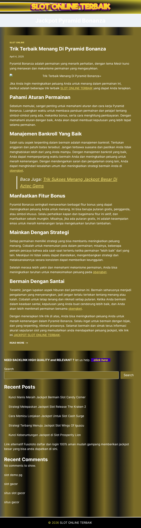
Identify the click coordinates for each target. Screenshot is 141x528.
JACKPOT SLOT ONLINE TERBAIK (37, 335)
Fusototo (30, 444)
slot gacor (11, 484)
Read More (19, 342)
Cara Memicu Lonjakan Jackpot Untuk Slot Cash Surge (46, 416)
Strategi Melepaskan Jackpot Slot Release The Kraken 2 (47, 406)
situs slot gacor (14, 493)
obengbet (16, 170)
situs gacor (11, 502)
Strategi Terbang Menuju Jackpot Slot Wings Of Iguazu (46, 425)
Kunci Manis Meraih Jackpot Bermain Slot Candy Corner (47, 397)
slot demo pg (13, 475)
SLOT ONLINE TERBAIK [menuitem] (76, 88)
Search (9, 369)
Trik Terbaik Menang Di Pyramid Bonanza (58, 49)
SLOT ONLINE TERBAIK (76, 522)
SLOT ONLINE (17, 42)
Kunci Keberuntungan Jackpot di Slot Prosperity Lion (45, 435)
